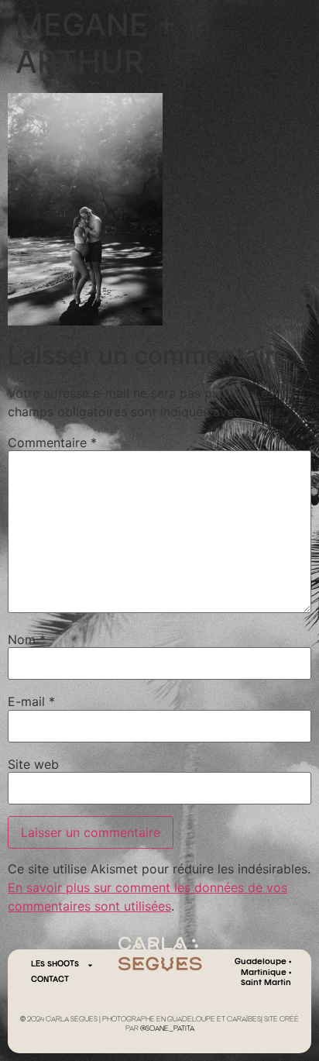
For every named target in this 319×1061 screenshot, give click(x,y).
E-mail (31, 701)
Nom (27, 639)
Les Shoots (55, 964)
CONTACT (50, 980)
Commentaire (52, 442)
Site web (33, 764)
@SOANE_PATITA (167, 1029)
